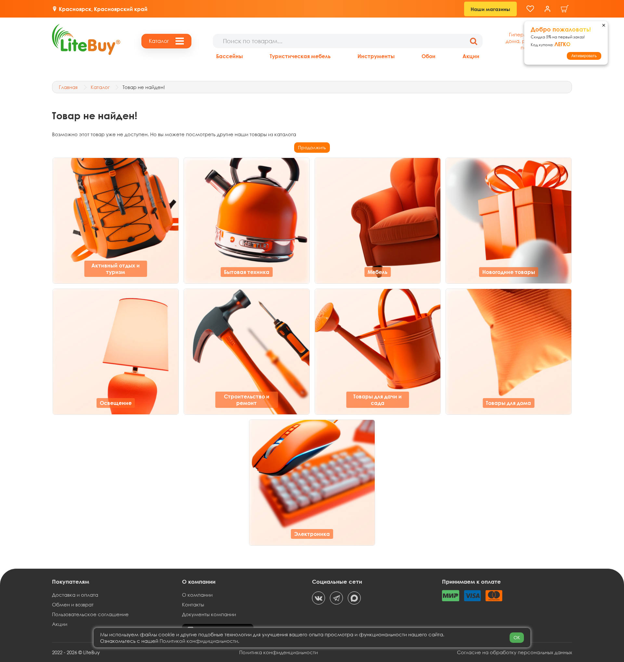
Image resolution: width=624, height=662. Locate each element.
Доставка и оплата (75, 594)
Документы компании (209, 614)
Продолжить (312, 147)
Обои (429, 56)
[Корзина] (565, 9)
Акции (470, 56)
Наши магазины (490, 9)
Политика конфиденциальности (278, 652)
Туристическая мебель (300, 56)
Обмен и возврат (73, 604)
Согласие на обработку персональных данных (514, 652)
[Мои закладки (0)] (530, 9)
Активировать (584, 56)
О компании (197, 594)
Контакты (193, 604)
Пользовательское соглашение (90, 614)
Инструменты (376, 56)
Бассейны (229, 56)
